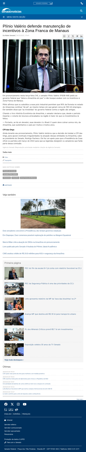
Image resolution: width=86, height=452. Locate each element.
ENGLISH (7, 414)
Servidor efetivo (10, 424)
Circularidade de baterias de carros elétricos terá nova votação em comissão (27, 384)
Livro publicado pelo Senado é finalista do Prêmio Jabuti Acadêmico (30, 247)
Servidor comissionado (13, 428)
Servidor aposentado (12, 431)
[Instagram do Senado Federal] (18, 404)
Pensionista (8, 434)
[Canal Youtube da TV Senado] (23, 404)
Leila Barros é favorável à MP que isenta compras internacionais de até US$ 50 (27, 389)
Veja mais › (80, 399)
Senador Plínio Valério (10, 174)
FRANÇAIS (26, 414)
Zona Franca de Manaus (28, 178)
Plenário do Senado (9, 171)
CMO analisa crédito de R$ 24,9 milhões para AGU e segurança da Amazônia (33, 253)
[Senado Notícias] (11, 11)
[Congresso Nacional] (11, 410)
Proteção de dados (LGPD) (14, 439)
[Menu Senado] (4, 3)
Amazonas (6, 178)
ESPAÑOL (16, 414)
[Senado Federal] (43, 3)
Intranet (9, 420)
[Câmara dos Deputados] (5, 410)
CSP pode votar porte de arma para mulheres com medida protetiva (24, 373)
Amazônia (15, 178)
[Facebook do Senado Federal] (6, 404)
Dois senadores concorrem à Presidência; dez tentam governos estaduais (32, 231)
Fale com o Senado (13, 442)
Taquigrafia (7, 160)
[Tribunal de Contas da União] (16, 410)
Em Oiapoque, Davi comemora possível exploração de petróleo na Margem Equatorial (37, 235)
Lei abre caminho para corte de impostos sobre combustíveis (21, 394)
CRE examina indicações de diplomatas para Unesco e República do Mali (25, 379)
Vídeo (6, 157)
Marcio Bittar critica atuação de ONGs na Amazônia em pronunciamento (31, 242)
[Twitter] (12, 404)
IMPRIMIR (8, 185)
